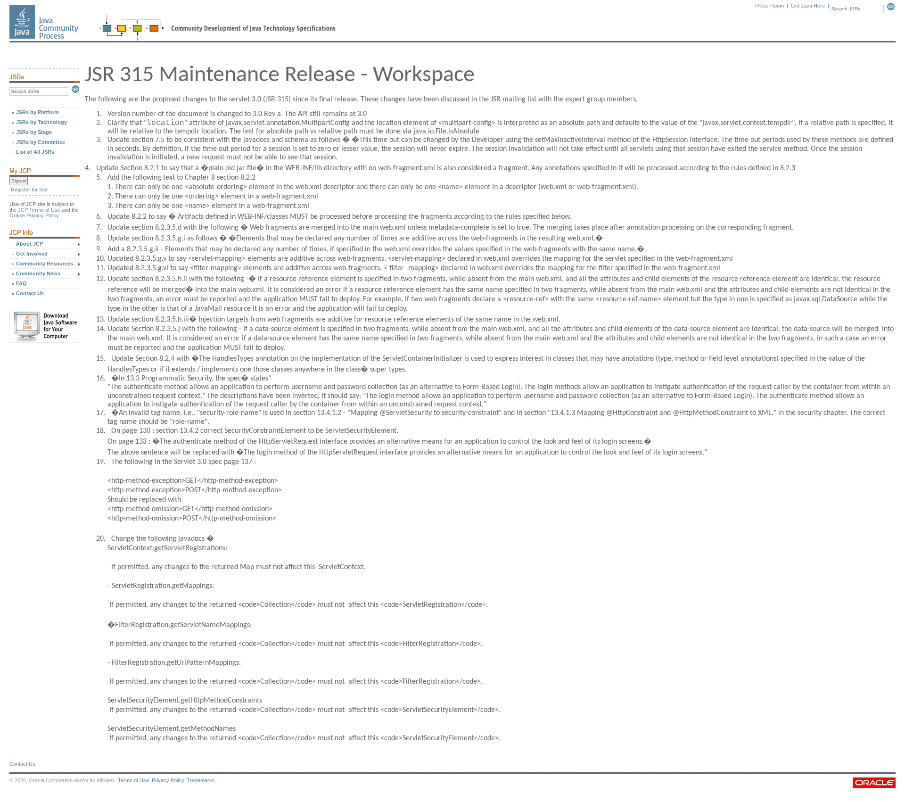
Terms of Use (133, 780)
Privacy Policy (168, 780)
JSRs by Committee (40, 142)
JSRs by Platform (37, 112)
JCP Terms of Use (39, 210)
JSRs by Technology (41, 122)
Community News (38, 273)
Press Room (769, 5)
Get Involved (32, 253)
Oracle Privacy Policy (34, 215)
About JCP (29, 244)
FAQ (21, 283)
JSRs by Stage (34, 132)
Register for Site (29, 189)
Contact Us (30, 293)
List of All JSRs (35, 152)
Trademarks (201, 780)
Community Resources (44, 263)
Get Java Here (808, 5)
